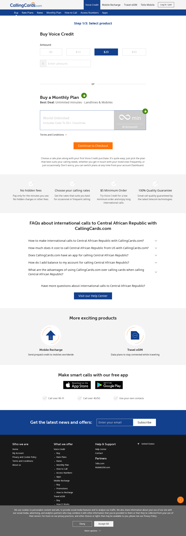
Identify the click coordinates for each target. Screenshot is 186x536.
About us (16, 464)
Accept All (103, 523)
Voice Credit (59, 449)
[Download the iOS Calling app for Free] (77, 384)
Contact (99, 453)
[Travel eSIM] (135, 335)
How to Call (71, 12)
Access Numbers (90, 12)
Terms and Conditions (22, 461)
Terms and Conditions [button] (52, 134)
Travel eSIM (135, 350)
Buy (58, 453)
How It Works (62, 504)
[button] (92, 4)
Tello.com (99, 463)
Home (15, 449)
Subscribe (144, 422)
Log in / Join (166, 4)
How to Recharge (64, 492)
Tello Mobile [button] (147, 4)
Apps (105, 12)
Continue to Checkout (93, 146)
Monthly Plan (53, 12)
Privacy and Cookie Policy (24, 457)
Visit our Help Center (93, 296)
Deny (82, 523)
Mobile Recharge (50, 350)
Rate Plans (27, 12)
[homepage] (26, 4)
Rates (40, 12)
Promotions (62, 488)
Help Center (100, 449)
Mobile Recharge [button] (111, 4)
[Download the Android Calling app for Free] (109, 384)
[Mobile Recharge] (51, 335)
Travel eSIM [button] (130, 4)
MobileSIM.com (102, 467)
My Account (18, 453)
